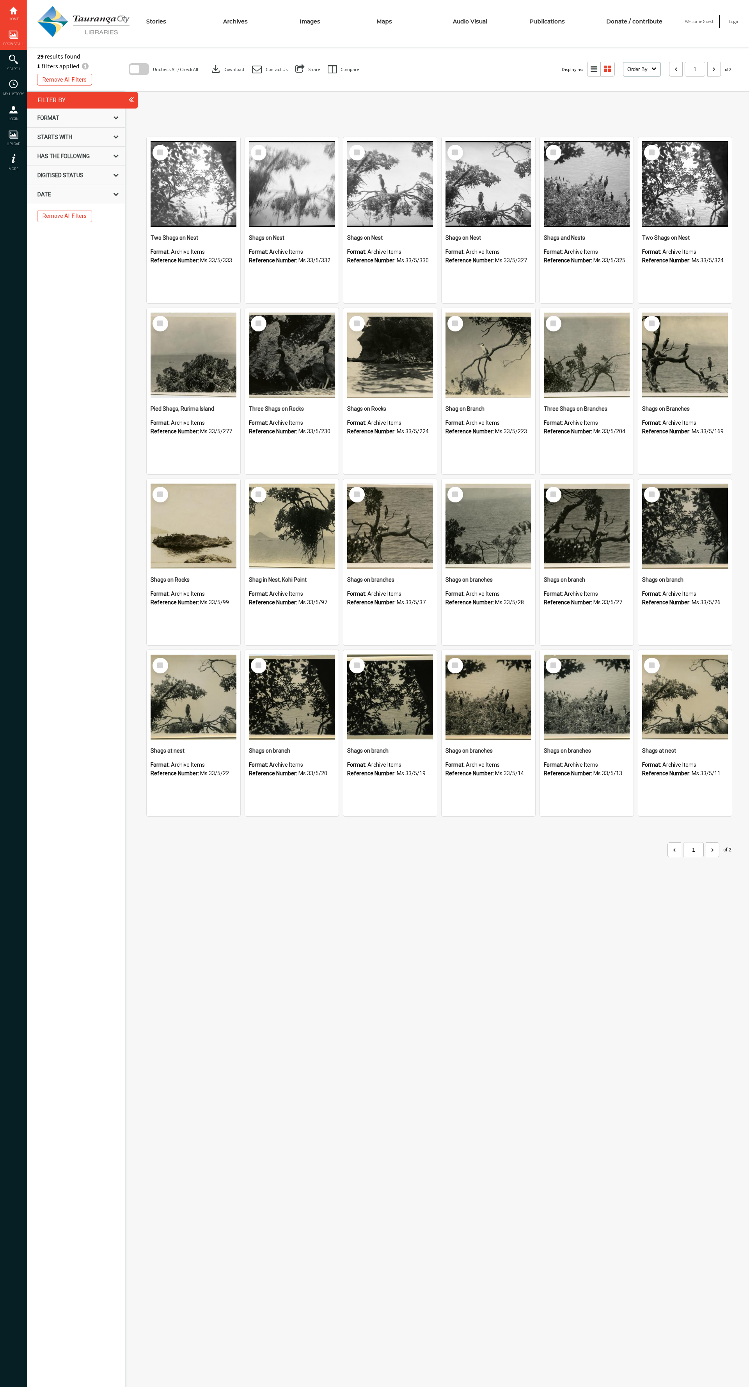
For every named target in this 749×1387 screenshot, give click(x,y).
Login (14, 118)
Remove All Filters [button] (65, 80)
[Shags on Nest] (292, 184)
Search (13, 68)
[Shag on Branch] (488, 355)
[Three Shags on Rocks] (292, 355)
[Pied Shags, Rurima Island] (193, 355)
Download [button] (227, 69)
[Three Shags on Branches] (587, 355)
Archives (235, 21)
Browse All (13, 43)
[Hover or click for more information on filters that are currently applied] (85, 66)
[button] (269, 69)
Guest (708, 21)
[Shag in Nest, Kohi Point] (292, 526)
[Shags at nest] (193, 697)
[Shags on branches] (390, 526)
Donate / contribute (634, 21)
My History (13, 93)
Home (14, 18)
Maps (384, 21)
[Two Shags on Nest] (193, 184)
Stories (156, 21)
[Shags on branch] (587, 526)
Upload (13, 143)
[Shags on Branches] (685, 355)
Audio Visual (470, 21)
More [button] (13, 168)
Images (310, 21)
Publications (547, 21)
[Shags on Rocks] (390, 355)
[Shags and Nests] (587, 184)
